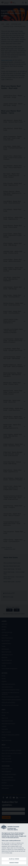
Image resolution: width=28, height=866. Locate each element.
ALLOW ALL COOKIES (14, 859)
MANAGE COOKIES (14, 862)
